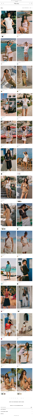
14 (21, 398)
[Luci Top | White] (8, 22)
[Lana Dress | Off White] (24, 159)
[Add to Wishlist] (15, 12)
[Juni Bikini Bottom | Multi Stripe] (24, 379)
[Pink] (17, 36)
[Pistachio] (1, 91)
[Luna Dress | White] (8, 187)
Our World (3, 409)
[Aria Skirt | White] (24, 132)
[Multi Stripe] (1, 393)
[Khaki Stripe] (18, 311)
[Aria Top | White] (8, 132)
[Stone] (19, 173)
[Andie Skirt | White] (24, 324)
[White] (1, 36)
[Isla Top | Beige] (8, 242)
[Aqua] (1, 283)
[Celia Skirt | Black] (8, 159)
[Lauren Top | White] (24, 104)
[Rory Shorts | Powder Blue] (24, 49)
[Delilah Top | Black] (24, 214)
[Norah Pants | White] (24, 297)
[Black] (2, 36)
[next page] (23, 398)
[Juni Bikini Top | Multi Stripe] (8, 379)
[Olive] (17, 91)
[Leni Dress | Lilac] (24, 352)
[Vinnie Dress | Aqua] (8, 269)
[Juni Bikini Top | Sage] (24, 187)
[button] (32, 3)
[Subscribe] (31, 407)
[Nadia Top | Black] (24, 269)
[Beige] (1, 256)
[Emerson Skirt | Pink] (8, 49)
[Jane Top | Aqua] (8, 104)
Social (2, 413)
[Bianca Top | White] (8, 352)
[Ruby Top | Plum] (8, 297)
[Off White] (17, 173)
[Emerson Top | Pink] (24, 22)
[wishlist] (30, 3)
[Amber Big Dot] (19, 201)
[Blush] (18, 173)
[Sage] (17, 201)
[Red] (1, 338)
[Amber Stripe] (20, 201)
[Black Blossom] (18, 201)
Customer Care (4, 411)
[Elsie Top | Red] (8, 324)
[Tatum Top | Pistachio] (8, 77)
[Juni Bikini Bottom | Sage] (8, 214)
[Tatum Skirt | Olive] (24, 77)
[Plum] (1, 311)
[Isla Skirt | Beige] (24, 242)
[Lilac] (17, 366)
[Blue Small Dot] (4, 228)
